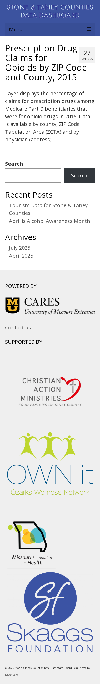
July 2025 (19, 247)
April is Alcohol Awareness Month (49, 220)
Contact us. (18, 327)
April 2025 (21, 255)
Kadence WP (12, 674)
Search (14, 163)
